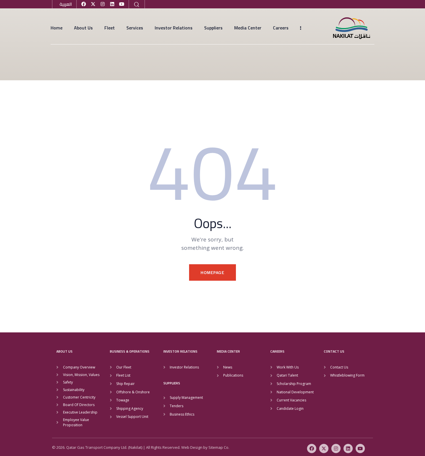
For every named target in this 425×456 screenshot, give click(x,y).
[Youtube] (122, 4)
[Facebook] (84, 4)
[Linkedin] (112, 4)
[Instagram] (103, 4)
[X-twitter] (93, 4)
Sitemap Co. (218, 447)
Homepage (212, 272)
